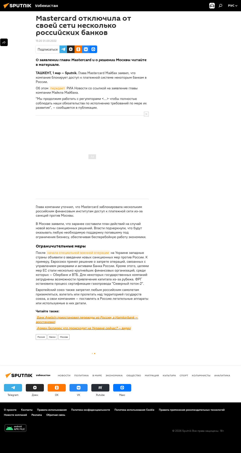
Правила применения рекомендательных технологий (192, 409)
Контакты (27, 409)
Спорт (184, 375)
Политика (81, 375)
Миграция (152, 375)
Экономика (114, 375)
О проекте (10, 409)
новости (64, 375)
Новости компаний (15, 415)
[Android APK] (15, 428)
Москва (64, 336)
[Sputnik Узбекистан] (18, 9)
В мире (97, 375)
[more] (4, 42)
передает (57, 88)
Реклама (36, 415)
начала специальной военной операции (78, 252)
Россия (41, 336)
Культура (169, 375)
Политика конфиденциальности (90, 409)
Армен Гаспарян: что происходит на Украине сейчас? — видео (84, 328)
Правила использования (52, 409)
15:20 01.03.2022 (46, 40)
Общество (133, 375)
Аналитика (222, 375)
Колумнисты (201, 375)
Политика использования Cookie (134, 409)
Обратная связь (55, 415)
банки (52, 336)
